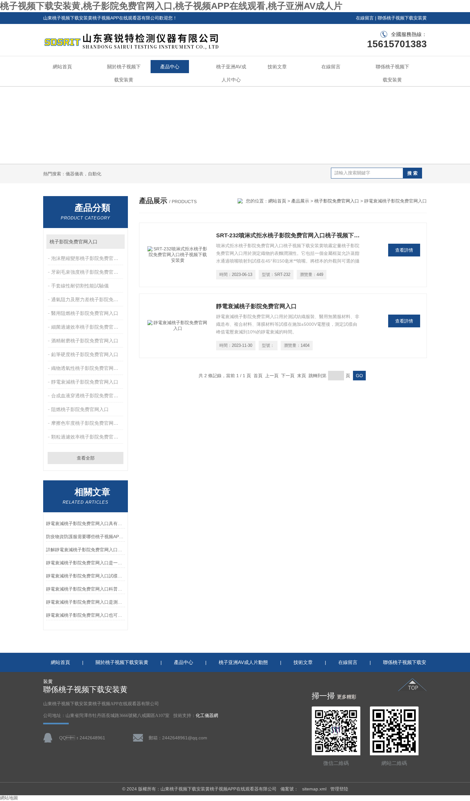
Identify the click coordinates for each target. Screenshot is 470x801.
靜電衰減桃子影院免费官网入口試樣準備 (85, 575)
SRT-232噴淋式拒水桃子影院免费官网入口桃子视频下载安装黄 (288, 235)
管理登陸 (339, 788)
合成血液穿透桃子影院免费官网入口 (87, 395)
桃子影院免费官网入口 (74, 241)
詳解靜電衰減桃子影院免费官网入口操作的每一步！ (85, 549)
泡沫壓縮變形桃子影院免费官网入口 (87, 258)
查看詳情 (404, 250)
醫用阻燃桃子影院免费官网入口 (84, 313)
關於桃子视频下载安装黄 (124, 73)
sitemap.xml (314, 788)
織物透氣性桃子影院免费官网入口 (87, 368)
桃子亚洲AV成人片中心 (231, 73)
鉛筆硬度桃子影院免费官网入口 (84, 354)
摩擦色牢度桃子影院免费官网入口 (87, 423)
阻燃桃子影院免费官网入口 (80, 409)
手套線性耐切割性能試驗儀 (80, 285)
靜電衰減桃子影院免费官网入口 (84, 382)
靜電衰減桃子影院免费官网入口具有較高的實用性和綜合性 (85, 523)
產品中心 (169, 66)
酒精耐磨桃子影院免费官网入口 (84, 340)
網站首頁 (62, 66)
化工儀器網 (207, 715)
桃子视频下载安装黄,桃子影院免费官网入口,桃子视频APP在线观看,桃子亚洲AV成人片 (171, 6)
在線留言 (365, 17)
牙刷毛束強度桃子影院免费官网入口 (87, 272)
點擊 (117, 241)
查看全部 (86, 458)
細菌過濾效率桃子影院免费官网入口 (87, 327)
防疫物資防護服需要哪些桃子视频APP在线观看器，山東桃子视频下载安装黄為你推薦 (85, 536)
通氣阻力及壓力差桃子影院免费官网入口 (87, 299)
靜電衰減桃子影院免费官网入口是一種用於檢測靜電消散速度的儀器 (85, 562)
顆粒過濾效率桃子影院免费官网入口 (87, 436)
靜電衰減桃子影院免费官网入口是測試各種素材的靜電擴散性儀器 (85, 602)
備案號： (289, 788)
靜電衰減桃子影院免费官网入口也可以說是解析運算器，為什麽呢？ (85, 615)
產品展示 (300, 200)
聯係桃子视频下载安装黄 (402, 17)
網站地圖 (9, 797)
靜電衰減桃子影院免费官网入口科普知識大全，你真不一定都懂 (85, 588)
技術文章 (277, 66)
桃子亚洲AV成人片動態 (243, 662)
